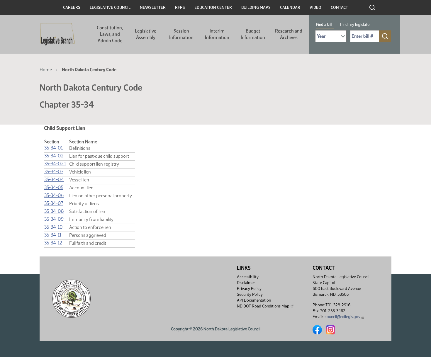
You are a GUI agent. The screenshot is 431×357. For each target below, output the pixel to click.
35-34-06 (54, 195)
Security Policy (250, 294)
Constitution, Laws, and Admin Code (110, 34)
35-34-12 (53, 243)
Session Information (181, 34)
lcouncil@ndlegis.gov (342, 316)
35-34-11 (52, 235)
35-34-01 (53, 148)
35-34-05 (53, 187)
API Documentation (254, 300)
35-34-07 (53, 203)
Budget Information (253, 34)
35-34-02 (54, 156)
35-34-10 (53, 227)
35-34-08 (54, 211)
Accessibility (248, 276)
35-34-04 (54, 179)
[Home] (58, 34)
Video (315, 7)
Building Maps (256, 7)
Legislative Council (110, 7)
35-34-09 (54, 219)
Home (46, 69)
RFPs (180, 7)
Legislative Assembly (145, 34)
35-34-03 (53, 171)
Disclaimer (246, 282)
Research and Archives (288, 34)
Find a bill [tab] (324, 24)
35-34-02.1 (55, 163)
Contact (339, 7)
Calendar (290, 7)
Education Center (213, 7)
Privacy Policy (249, 288)
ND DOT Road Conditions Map (263, 306)
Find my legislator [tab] (355, 24)
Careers (71, 7)
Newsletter (153, 7)
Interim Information (217, 34)
